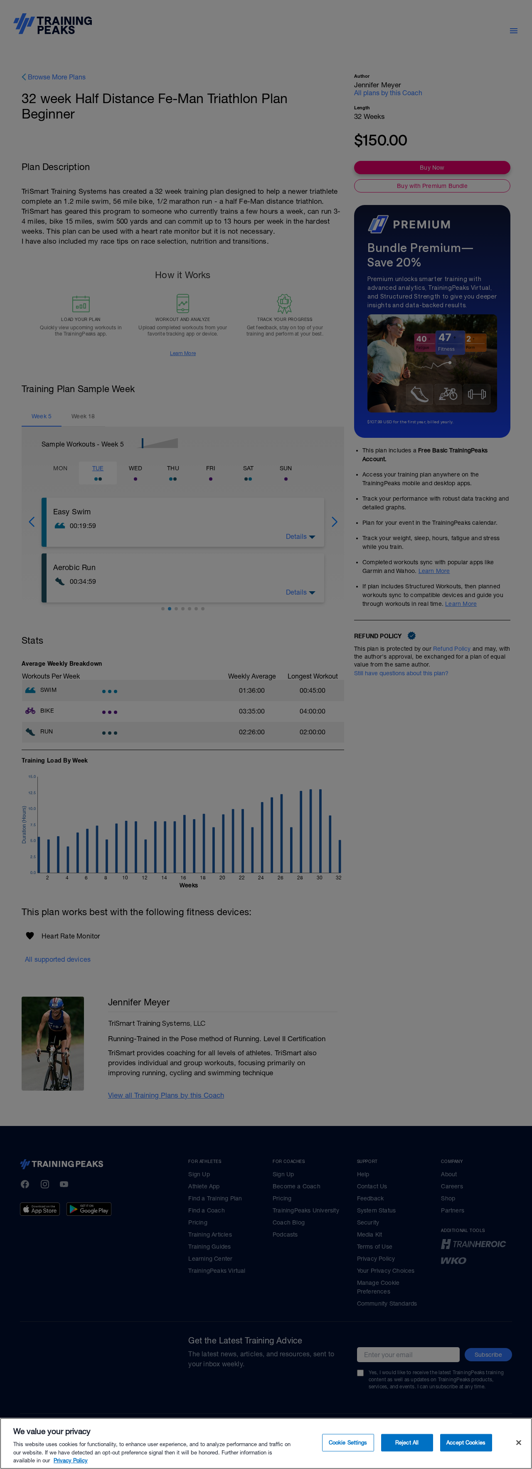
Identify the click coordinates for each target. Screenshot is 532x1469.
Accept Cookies (465, 1442)
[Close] (519, 1443)
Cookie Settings (348, 1442)
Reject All (407, 1442)
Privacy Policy (71, 1460)
